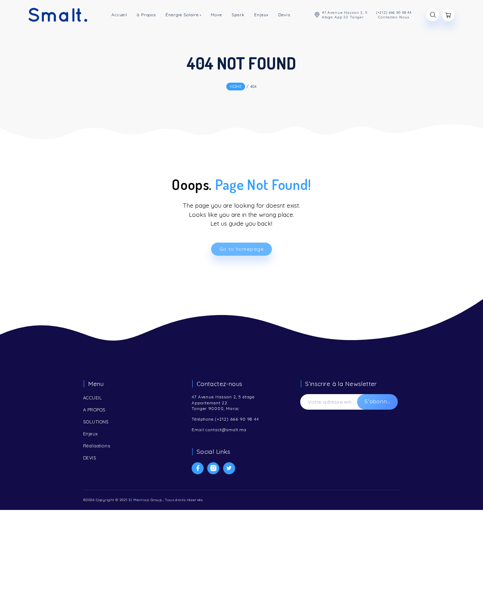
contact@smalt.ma (225, 429)
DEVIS (89, 458)
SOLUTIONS (96, 421)
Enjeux (90, 433)
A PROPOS (94, 409)
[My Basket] (448, 15)
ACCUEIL (92, 397)
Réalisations (96, 445)
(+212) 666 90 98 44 (237, 419)
